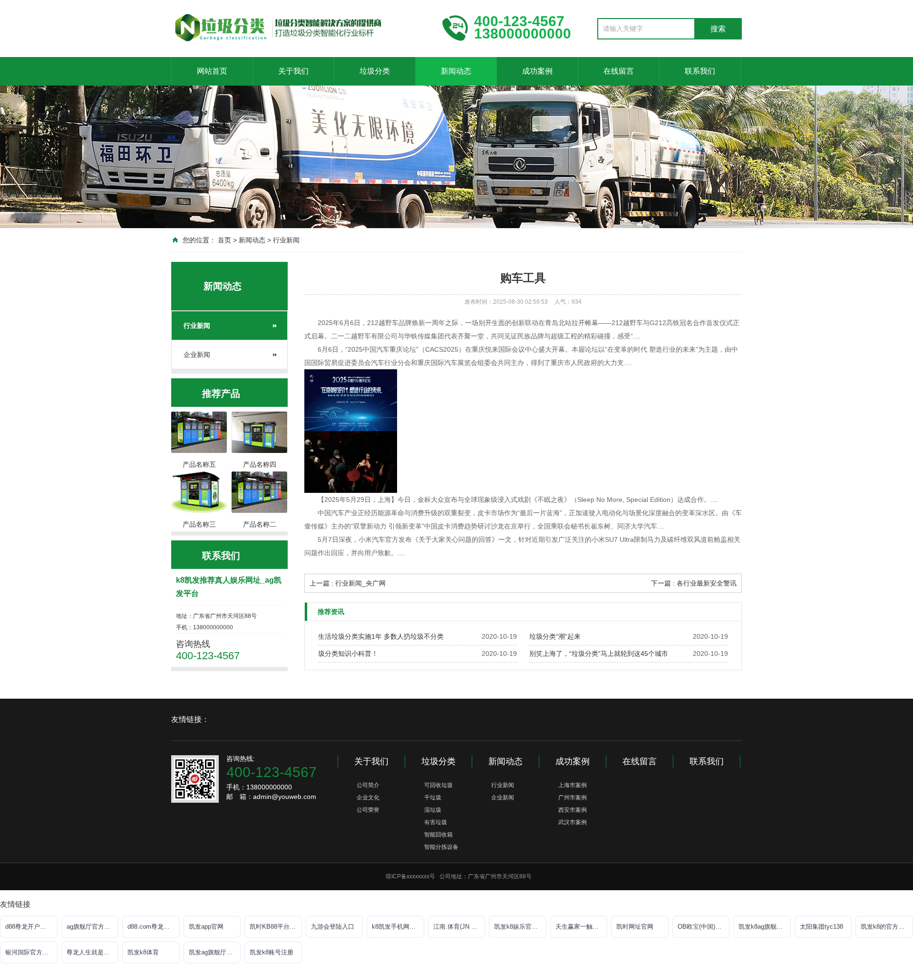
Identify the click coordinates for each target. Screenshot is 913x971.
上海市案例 (572, 785)
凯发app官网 (206, 926)
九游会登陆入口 (332, 926)
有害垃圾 (435, 822)
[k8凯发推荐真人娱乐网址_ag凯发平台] (299, 27)
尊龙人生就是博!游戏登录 (93, 952)
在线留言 (618, 71)
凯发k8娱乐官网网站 (520, 926)
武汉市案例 (572, 822)
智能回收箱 (438, 834)
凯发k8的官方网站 (886, 926)
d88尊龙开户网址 (28, 926)
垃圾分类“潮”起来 (555, 636)
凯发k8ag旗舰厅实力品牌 (764, 926)
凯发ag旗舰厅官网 (214, 952)
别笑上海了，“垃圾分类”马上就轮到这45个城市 (598, 653)
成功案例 (537, 71)
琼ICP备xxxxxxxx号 (410, 876)
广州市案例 (572, 797)
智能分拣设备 (441, 847)
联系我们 (700, 71)
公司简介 (368, 785)
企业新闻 (197, 354)
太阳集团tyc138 (821, 926)
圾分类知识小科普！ (348, 653)
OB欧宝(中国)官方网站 (704, 926)
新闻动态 (456, 71)
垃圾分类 (374, 71)
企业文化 (368, 797)
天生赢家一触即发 (580, 926)
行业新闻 (286, 240)
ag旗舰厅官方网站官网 (93, 926)
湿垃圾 (432, 810)
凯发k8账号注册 (271, 952)
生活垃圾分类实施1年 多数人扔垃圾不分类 (381, 636)
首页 (224, 240)
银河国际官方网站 (30, 952)
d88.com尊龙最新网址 (153, 926)
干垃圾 (432, 797)
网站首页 (212, 71)
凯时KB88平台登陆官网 (276, 926)
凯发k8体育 (143, 952)
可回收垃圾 (438, 785)
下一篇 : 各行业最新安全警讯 (694, 583)
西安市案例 (572, 810)
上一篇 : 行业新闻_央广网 (348, 583)
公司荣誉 (368, 810)
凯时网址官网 (634, 926)
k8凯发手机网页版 (397, 926)
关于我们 (293, 71)
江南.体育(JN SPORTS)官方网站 (459, 926)
